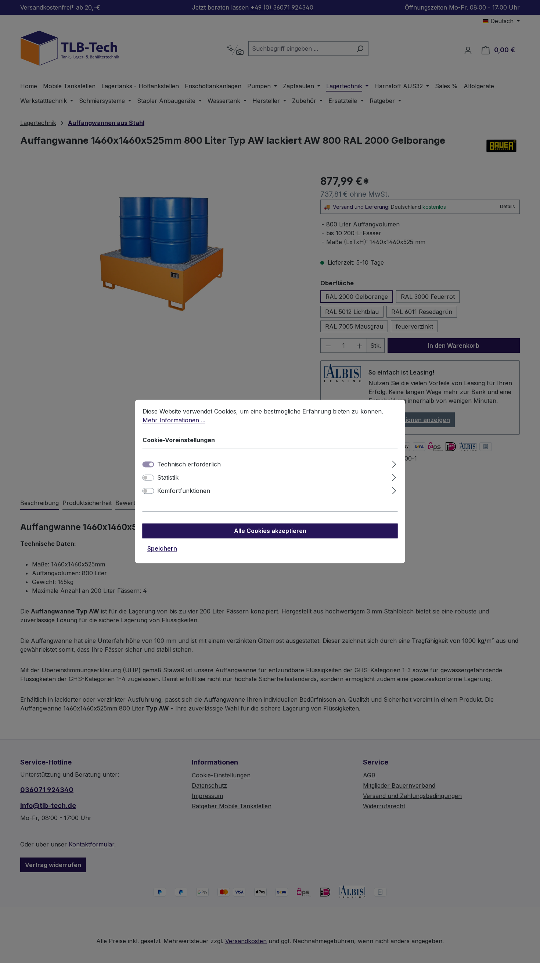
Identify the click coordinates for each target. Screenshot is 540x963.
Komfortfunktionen (183, 491)
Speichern (162, 548)
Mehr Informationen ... (174, 420)
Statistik (168, 478)
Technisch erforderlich (189, 464)
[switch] (148, 478)
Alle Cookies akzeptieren (270, 531)
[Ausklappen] (393, 463)
